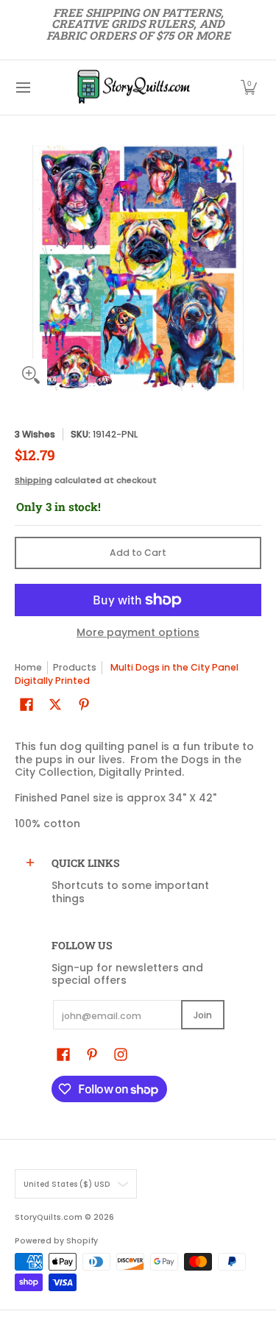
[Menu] (22, 87)
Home (28, 667)
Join (203, 1015)
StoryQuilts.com (48, 1217)
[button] (248, 87)
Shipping (33, 480)
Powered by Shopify (56, 1240)
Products (74, 667)
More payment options (138, 633)
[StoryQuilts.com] (133, 87)
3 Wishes (35, 434)
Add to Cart (138, 552)
